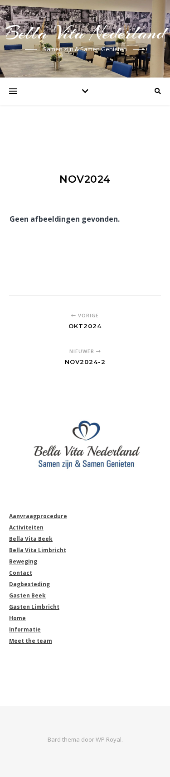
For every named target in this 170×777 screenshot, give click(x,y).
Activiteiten (26, 527)
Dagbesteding (29, 584)
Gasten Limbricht (34, 607)
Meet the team (30, 641)
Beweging (23, 561)
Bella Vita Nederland (85, 33)
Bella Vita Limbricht (37, 550)
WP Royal (108, 739)
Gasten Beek (27, 595)
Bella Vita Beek (31, 539)
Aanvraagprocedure (38, 516)
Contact (20, 573)
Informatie (25, 629)
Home (17, 618)
